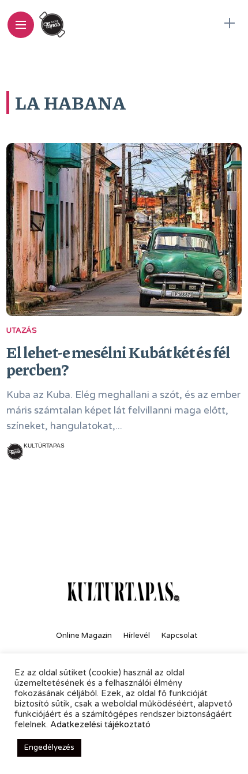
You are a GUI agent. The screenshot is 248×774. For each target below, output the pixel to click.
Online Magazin (84, 635)
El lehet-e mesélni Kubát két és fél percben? (118, 360)
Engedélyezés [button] (49, 747)
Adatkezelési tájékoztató (100, 725)
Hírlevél (136, 635)
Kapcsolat (179, 635)
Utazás (21, 330)
